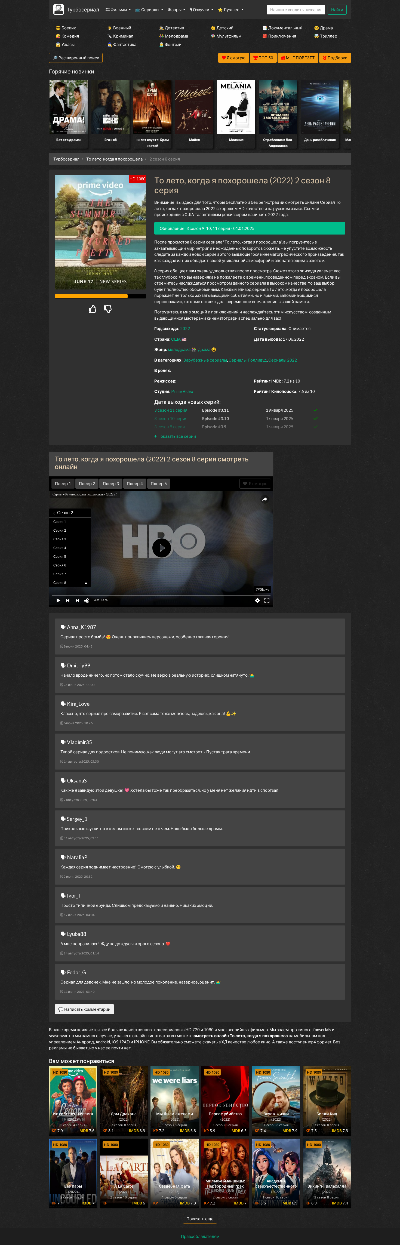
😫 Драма (323, 27)
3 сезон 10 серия (170, 418)
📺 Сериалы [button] (147, 9)
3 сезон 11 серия (170, 410)
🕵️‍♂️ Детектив (171, 27)
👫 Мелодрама (173, 35)
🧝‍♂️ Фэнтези (170, 44)
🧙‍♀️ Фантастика (121, 44)
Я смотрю (257, 483)
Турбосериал (83, 9)
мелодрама (179, 349)
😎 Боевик (66, 27)
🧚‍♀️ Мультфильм (226, 35)
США (176, 339)
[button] (175, 436)
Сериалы (238, 360)
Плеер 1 (63, 483)
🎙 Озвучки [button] (200, 9)
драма (204, 349)
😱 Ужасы (65, 44)
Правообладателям (200, 1236)
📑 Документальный (280, 27)
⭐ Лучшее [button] (229, 9)
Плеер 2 (87, 483)
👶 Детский (222, 27)
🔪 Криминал (120, 35)
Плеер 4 (135, 483)
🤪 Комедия (67, 35)
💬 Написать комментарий (84, 1009)
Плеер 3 (111, 483)
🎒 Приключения (279, 35)
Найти (337, 9)
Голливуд (257, 360)
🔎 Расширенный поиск (76, 57)
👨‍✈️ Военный (119, 27)
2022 (185, 328)
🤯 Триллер (325, 35)
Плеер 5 (159, 483)
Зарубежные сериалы (205, 360)
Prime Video (182, 391)
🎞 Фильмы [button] (117, 9)
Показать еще (200, 1218)
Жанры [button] (175, 9)
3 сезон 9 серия (169, 426)
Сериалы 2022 (282, 360)
